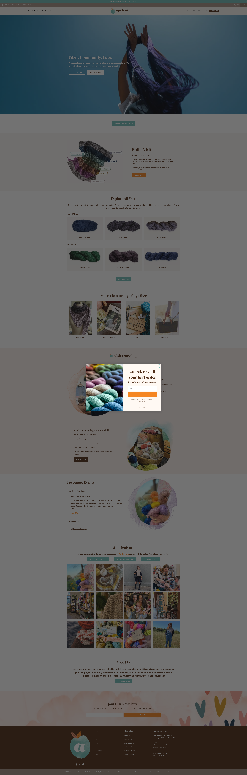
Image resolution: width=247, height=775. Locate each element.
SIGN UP (142, 394)
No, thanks (142, 407)
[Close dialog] (158, 366)
